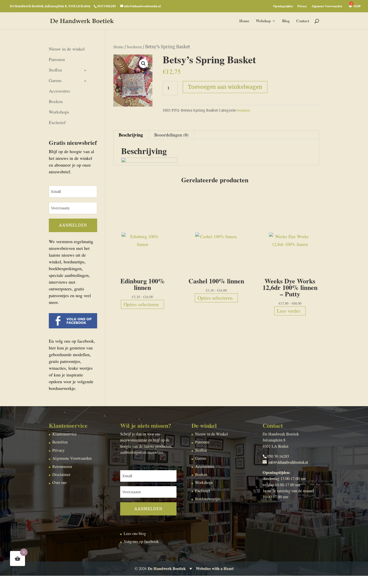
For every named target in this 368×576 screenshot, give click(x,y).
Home (244, 21)
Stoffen (55, 70)
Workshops (59, 112)
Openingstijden (283, 6)
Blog (286, 21)
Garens (55, 80)
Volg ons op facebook (141, 541)
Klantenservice (64, 434)
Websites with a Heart (215, 568)
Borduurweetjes (208, 498)
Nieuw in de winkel (67, 49)
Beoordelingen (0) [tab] (171, 135)
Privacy (302, 6)
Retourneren (62, 466)
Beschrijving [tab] (131, 135)
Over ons (59, 482)
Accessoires (59, 91)
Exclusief (57, 122)
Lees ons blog (135, 533)
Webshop (263, 21)
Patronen (57, 59)
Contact (302, 21)
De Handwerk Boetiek (167, 568)
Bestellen (60, 442)
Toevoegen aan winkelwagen (225, 87)
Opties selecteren (141, 304)
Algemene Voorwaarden (326, 6)
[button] (143, 63)
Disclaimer (61, 474)
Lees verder (288, 310)
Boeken (56, 101)
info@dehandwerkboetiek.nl (288, 462)
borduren (134, 47)
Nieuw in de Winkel (211, 434)
